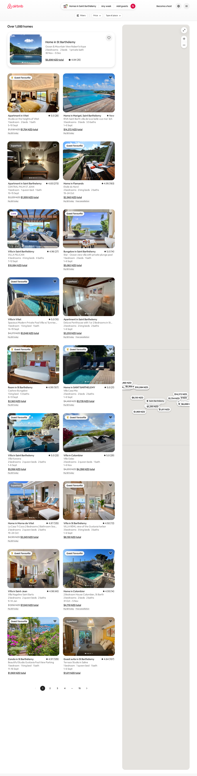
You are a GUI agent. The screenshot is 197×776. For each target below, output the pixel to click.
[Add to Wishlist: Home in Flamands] (110, 145)
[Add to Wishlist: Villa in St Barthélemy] (110, 485)
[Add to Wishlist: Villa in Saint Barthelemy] (54, 417)
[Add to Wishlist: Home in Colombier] (110, 553)
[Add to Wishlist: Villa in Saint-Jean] (54, 553)
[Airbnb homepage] (15, 6)
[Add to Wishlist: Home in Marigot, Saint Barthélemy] (110, 77)
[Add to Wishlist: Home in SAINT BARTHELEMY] (110, 349)
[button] (54, 59)
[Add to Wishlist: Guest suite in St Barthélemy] (110, 621)
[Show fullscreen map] (184, 30)
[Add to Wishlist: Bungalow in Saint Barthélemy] (110, 213)
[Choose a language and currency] (178, 6)
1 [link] (42, 688)
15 (79, 688)
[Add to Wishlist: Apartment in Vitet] (54, 77)
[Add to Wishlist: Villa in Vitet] (54, 281)
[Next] (87, 688)
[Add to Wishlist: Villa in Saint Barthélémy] (54, 213)
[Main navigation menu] (186, 6)
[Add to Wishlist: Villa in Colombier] (110, 417)
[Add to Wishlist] (109, 37)
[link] (35, 688)
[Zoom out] (184, 45)
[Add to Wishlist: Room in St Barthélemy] (54, 349)
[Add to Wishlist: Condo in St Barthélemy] (54, 621)
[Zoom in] (184, 39)
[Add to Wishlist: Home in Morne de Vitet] (54, 485)
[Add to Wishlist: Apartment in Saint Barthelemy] (54, 145)
